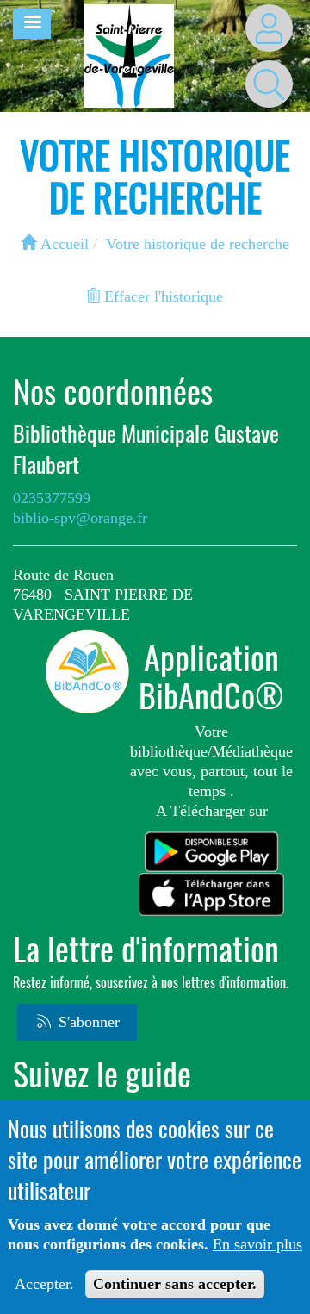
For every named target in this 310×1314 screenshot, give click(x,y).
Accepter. (44, 1283)
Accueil (62, 243)
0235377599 (51, 498)
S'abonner (87, 1022)
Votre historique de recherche (197, 243)
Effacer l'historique (161, 296)
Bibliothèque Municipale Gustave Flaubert (146, 449)
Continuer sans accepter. (175, 1283)
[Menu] (32, 24)
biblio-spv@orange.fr (80, 517)
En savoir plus (257, 1244)
